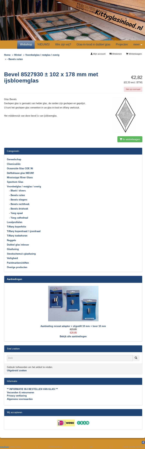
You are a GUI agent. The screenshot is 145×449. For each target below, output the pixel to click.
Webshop (26, 44)
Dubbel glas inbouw (18, 244)
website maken (15, 447)
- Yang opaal (16, 213)
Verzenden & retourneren (20, 392)
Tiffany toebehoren (17, 235)
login (91, 447)
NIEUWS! (43, 44)
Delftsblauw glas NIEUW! (20, 173)
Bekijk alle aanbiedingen (73, 336)
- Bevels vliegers (18, 199)
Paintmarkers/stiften (18, 262)
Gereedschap (14, 159)
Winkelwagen (135, 54)
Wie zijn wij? (63, 44)
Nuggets (11, 240)
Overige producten (17, 267)
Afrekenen (117, 54)
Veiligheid (12, 258)
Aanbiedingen (14, 279)
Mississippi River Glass (20, 177)
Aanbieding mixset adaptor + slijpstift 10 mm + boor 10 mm (73, 326)
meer (136, 44)
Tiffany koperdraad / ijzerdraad (23, 231)
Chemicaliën (14, 164)
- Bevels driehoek (18, 208)
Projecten (122, 44)
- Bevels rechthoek (19, 204)
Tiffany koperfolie (16, 226)
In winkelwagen (131, 139)
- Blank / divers (17, 190)
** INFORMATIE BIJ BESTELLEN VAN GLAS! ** (32, 389)
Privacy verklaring (17, 395)
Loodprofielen (14, 222)
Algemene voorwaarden (20, 399)
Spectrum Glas (15, 182)
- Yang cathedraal (18, 217)
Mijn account (99, 54)
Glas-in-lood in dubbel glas (93, 44)
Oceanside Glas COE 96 (20, 168)
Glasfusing (13, 249)
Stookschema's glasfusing (21, 253)
